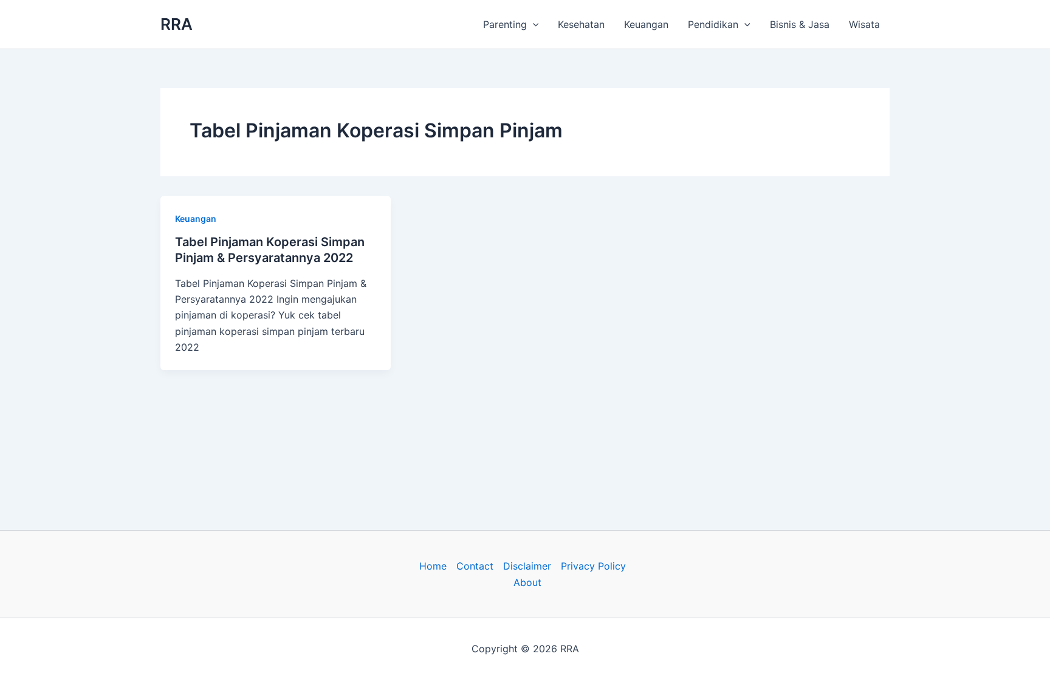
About (527, 582)
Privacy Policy (593, 566)
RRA (176, 24)
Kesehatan (581, 24)
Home (433, 566)
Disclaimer (527, 566)
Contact (474, 566)
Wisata (864, 24)
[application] (533, 24)
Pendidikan (713, 24)
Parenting (505, 24)
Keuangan (646, 24)
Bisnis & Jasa (799, 24)
